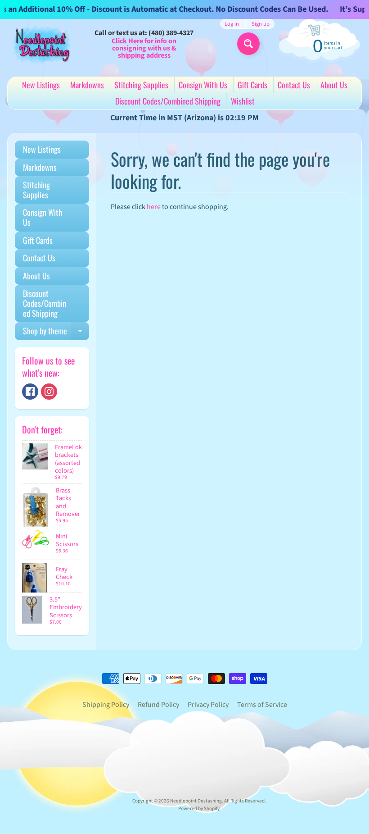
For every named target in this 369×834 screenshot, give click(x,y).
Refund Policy (158, 705)
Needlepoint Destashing (196, 801)
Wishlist (243, 101)
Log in (232, 24)
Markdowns (87, 85)
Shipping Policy (105, 705)
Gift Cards (252, 85)
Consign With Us (203, 85)
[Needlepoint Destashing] (41, 44)
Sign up (261, 24)
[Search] (248, 43)
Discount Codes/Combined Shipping (167, 101)
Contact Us (294, 85)
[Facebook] (30, 391)
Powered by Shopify (199, 808)
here (154, 207)
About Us (333, 85)
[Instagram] (49, 391)
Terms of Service (262, 705)
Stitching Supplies (141, 85)
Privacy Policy (208, 705)
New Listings (41, 85)
